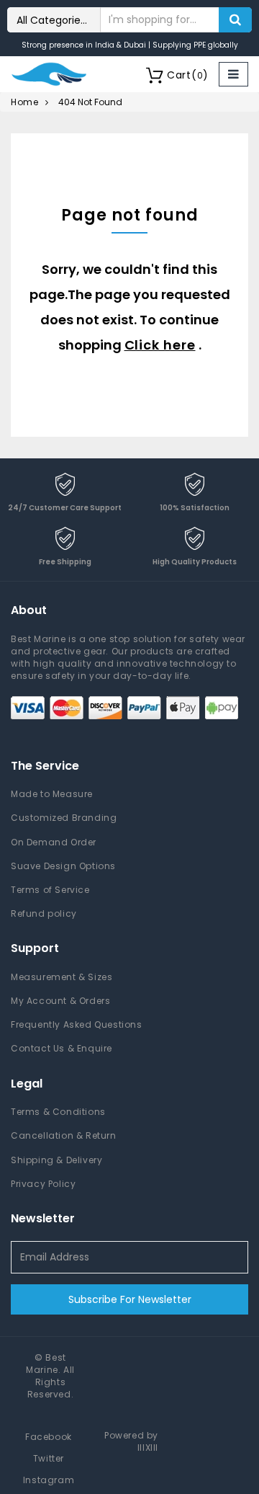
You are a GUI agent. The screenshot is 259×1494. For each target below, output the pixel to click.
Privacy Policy (43, 1184)
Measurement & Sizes (61, 977)
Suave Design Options (63, 866)
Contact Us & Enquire (61, 1048)
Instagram (48, 1480)
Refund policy (44, 913)
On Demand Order (53, 842)
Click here (160, 345)
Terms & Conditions (58, 1112)
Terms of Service (50, 890)
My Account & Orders (60, 1001)
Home (24, 102)
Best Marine (46, 1363)
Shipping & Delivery (56, 1160)
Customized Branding (64, 818)
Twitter (48, 1458)
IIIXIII (147, 1447)
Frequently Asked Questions (76, 1024)
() (188, 75)
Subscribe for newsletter (129, 1299)
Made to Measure (52, 794)
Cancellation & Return (64, 1135)
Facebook (48, 1437)
